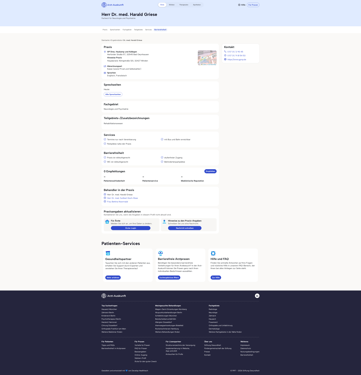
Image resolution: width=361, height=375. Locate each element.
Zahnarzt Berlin (108, 312)
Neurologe (213, 312)
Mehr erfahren (113, 277)
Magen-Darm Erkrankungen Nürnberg (171, 309)
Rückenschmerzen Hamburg (167, 329)
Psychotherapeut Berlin (111, 319)
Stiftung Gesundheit (212, 345)
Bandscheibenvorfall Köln (165, 319)
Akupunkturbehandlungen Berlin (168, 312)
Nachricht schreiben (185, 228)
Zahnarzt (212, 316)
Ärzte (162, 5)
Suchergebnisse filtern (169, 277)
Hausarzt (212, 319)
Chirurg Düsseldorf (109, 325)
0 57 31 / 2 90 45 (235, 52)
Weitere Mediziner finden (112, 332)
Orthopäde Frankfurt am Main (114, 329)
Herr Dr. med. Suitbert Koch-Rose (122, 198)
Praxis (105, 30)
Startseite (106, 40)
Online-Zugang (141, 355)
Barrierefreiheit (160, 30)
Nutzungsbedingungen (249, 352)
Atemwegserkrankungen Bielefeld (169, 325)
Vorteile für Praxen (142, 345)
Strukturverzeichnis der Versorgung (180, 345)
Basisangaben (140, 352)
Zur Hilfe (216, 277)
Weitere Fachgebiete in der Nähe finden (225, 332)
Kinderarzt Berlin (108, 316)
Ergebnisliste (116, 40)
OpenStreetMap (212, 64)
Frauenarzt (213, 322)
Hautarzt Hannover (109, 322)
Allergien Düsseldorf (163, 322)
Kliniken (171, 5)
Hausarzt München (109, 309)
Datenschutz (245, 348)
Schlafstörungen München (166, 316)
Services (148, 30)
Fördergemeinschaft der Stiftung (217, 348)
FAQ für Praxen (141, 348)
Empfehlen (210, 171)
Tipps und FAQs (108, 345)
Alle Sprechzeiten (113, 94)
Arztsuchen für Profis (174, 354)
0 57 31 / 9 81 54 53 (236, 55)
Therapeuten (183, 5)
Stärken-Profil (140, 358)
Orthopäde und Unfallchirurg (220, 325)
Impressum (245, 345)
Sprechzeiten (115, 30)
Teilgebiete (138, 30)
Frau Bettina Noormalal (117, 201)
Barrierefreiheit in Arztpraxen (114, 348)
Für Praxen (253, 5)
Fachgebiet (127, 30)
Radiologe (213, 309)
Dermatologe (214, 329)
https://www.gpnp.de (237, 59)
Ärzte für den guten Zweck (146, 361)
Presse (207, 352)
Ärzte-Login (130, 228)
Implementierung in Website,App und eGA (178, 349)
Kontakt (207, 355)
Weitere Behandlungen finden (167, 332)
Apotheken (197, 5)
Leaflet (204, 64)
